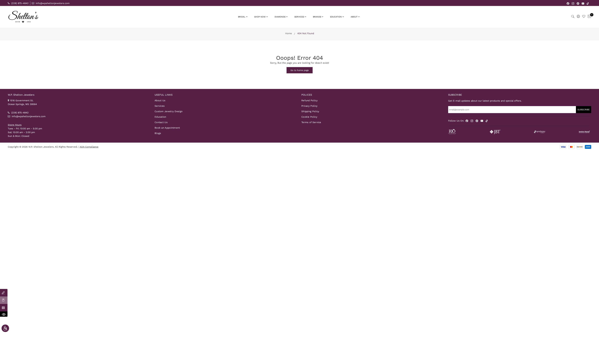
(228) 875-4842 (19, 3)
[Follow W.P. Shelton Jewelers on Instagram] (573, 3)
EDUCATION (336, 17)
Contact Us (161, 122)
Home (288, 33)
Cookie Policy (309, 116)
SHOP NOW (260, 17)
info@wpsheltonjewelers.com (52, 3)
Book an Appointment (167, 127)
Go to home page (299, 70)
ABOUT (354, 17)
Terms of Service (311, 122)
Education (160, 116)
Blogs (158, 133)
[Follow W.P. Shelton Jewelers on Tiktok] (588, 3)
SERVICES (299, 17)
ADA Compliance (89, 146)
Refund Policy (309, 100)
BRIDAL (241, 17)
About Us (160, 100)
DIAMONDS (280, 17)
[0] (589, 17)
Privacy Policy (309, 106)
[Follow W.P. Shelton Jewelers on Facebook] (568, 3)
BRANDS (317, 17)
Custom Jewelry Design (169, 111)
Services (160, 106)
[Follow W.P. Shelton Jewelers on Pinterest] (578, 3)
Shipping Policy (310, 111)
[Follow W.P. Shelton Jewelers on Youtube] (583, 3)
